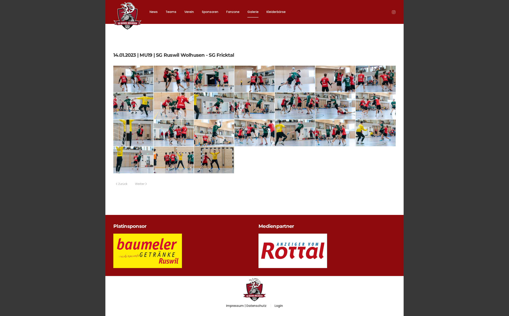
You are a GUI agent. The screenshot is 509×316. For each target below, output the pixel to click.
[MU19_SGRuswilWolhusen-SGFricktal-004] (254, 79)
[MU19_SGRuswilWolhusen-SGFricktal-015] (133, 133)
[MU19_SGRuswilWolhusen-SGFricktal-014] (376, 106)
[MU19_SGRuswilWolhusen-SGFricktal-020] (335, 133)
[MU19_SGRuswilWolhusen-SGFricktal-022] (133, 160)
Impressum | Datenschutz (246, 306)
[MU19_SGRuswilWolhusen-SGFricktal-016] (174, 133)
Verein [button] (189, 12)
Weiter (140, 184)
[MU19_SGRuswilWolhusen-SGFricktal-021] (376, 133)
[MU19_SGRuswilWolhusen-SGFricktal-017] (214, 133)
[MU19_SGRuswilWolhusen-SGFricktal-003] (214, 79)
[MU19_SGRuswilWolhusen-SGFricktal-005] (295, 79)
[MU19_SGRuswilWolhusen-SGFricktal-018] (254, 133)
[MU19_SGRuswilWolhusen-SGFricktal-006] (335, 79)
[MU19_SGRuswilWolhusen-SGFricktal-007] (376, 79)
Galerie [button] (252, 12)
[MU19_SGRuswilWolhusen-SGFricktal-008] (133, 106)
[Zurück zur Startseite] (127, 14)
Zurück (122, 184)
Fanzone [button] (232, 12)
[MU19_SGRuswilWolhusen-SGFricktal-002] (174, 79)
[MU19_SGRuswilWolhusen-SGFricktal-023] (174, 160)
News (154, 12)
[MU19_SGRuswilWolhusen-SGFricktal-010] (214, 106)
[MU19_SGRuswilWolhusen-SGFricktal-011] (254, 106)
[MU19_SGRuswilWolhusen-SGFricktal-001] (133, 79)
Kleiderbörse (276, 12)
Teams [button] (171, 12)
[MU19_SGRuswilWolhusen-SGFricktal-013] (335, 106)
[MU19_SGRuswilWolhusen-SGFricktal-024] (214, 160)
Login (279, 306)
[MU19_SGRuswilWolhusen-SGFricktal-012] (295, 106)
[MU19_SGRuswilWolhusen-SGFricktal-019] (295, 133)
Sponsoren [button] (210, 12)
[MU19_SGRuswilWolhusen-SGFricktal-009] (174, 106)
